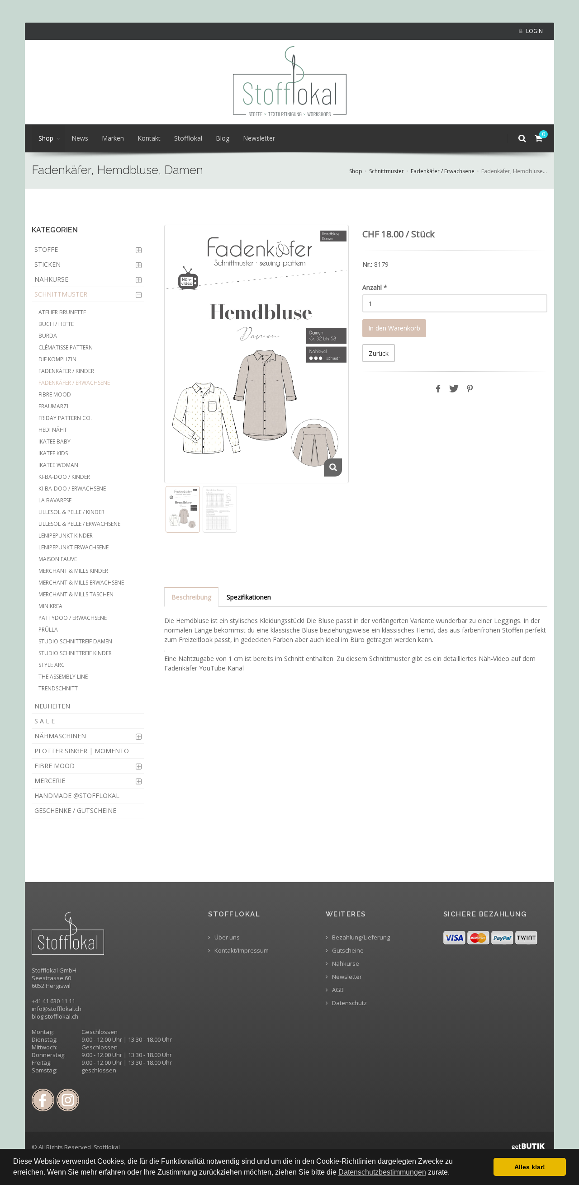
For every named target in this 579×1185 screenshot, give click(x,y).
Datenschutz (349, 1003)
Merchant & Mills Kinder (73, 571)
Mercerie (49, 780)
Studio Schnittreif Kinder (75, 653)
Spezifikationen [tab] (249, 597)
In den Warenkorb (394, 328)
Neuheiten (52, 706)
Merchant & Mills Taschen (76, 594)
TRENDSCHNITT (58, 688)
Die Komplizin (57, 359)
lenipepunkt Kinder (65, 535)
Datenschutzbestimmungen (382, 1172)
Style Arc (51, 665)
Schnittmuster (386, 171)
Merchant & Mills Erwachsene (81, 582)
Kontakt (149, 138)
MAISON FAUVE (57, 559)
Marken (113, 138)
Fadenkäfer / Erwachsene (443, 171)
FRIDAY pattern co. (65, 418)
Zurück (379, 353)
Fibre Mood (54, 394)
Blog (222, 138)
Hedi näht (52, 430)
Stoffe (46, 249)
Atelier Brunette (62, 312)
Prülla (48, 629)
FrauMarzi (53, 406)
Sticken (47, 264)
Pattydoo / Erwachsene (72, 618)
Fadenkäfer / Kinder (66, 371)
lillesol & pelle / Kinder (71, 512)
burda (47, 336)
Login (534, 31)
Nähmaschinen (60, 736)
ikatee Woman (58, 465)
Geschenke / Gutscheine (75, 810)
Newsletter (259, 138)
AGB (337, 990)
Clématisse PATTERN (65, 347)
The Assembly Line (63, 676)
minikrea (50, 606)
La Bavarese (54, 500)
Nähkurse (51, 279)
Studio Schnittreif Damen (75, 641)
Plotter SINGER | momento (81, 750)
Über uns (226, 937)
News (79, 138)
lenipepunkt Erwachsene (73, 547)
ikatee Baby (54, 441)
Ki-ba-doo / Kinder (64, 477)
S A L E (44, 721)
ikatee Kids (53, 453)
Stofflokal (188, 138)
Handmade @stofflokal (76, 795)
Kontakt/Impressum (241, 950)
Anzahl (374, 287)
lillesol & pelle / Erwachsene (79, 524)
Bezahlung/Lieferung (360, 937)
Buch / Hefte (56, 324)
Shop (45, 138)
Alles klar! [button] (529, 1167)
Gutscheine (347, 950)
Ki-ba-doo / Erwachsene (72, 488)
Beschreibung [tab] (191, 597)
